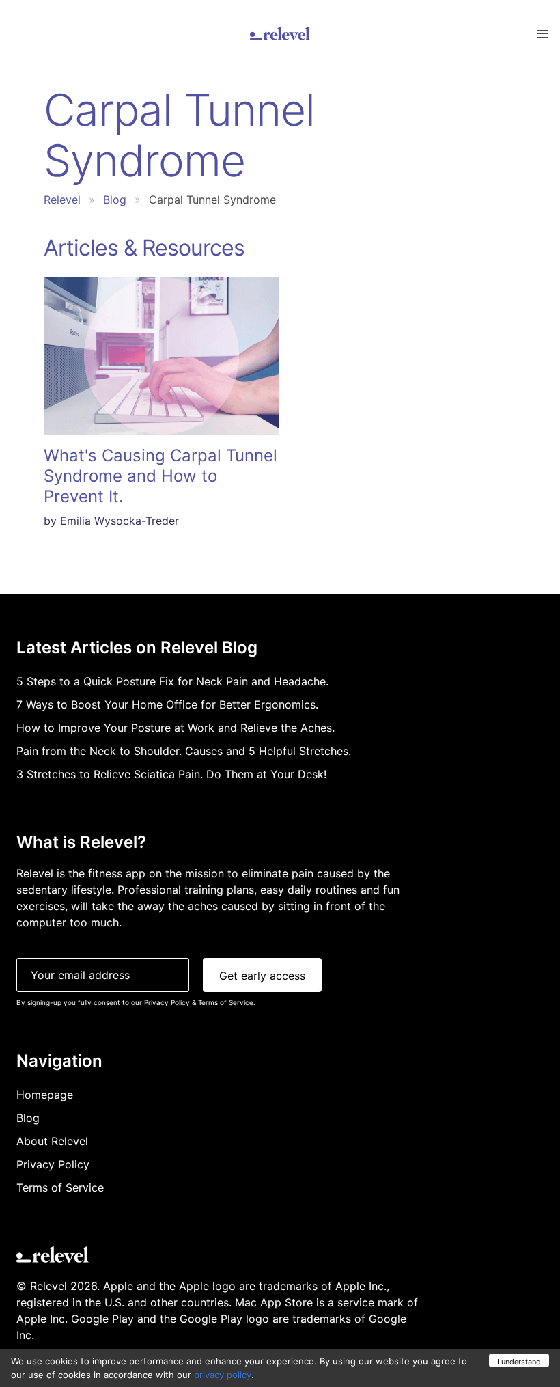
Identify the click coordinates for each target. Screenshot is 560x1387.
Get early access (262, 976)
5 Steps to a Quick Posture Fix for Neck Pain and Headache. (172, 681)
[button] (542, 34)
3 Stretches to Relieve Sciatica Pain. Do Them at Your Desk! (171, 774)
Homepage (44, 1094)
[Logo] (280, 33)
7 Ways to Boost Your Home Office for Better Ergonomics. (167, 704)
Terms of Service (225, 1002)
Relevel (62, 199)
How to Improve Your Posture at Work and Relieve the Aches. (175, 727)
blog (114, 199)
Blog (28, 1118)
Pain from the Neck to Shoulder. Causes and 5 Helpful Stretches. (183, 751)
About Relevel (52, 1141)
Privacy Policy (167, 1002)
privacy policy (222, 1374)
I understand (519, 1362)
